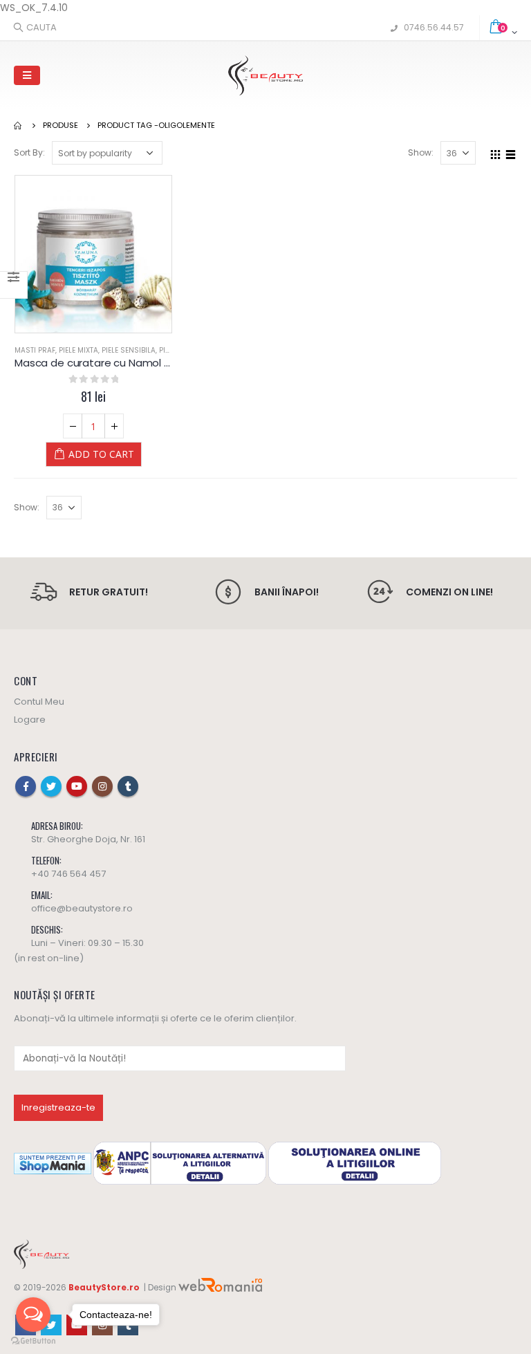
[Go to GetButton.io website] (33, 1340)
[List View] (511, 152)
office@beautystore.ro (82, 908)
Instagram (102, 786)
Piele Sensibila (129, 350)
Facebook (25, 786)
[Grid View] (496, 152)
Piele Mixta (78, 350)
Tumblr (128, 786)
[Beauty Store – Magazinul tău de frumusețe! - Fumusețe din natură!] (265, 75)
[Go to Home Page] (19, 125)
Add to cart (101, 454)
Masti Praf (35, 350)
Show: (421, 152)
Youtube (76, 786)
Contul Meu (39, 701)
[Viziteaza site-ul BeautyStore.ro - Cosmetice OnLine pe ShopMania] (52, 1162)
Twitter (51, 786)
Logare (30, 719)
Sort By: (29, 152)
